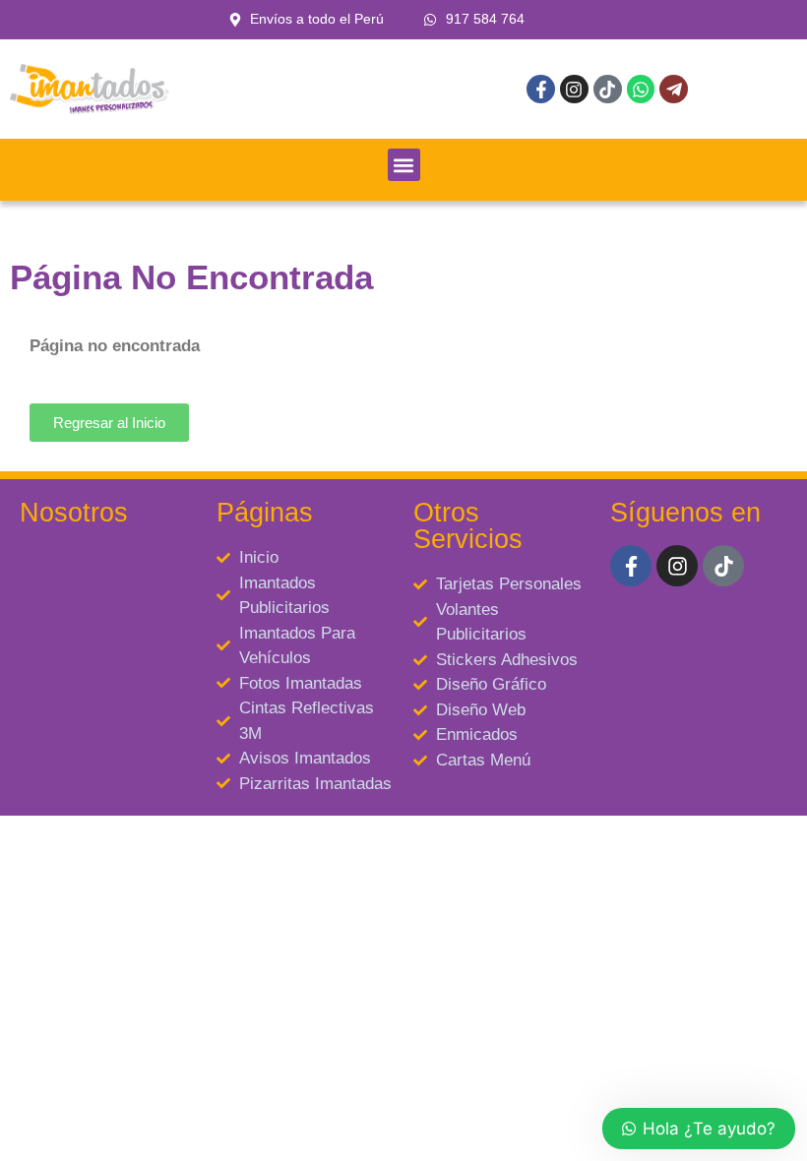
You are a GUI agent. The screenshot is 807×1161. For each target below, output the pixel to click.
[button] (404, 165)
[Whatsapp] (641, 89)
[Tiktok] (607, 89)
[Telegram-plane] (673, 89)
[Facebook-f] (541, 89)
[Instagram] (574, 89)
